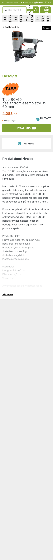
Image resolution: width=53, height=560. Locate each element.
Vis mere (7, 294)
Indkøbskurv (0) (46, 9)
